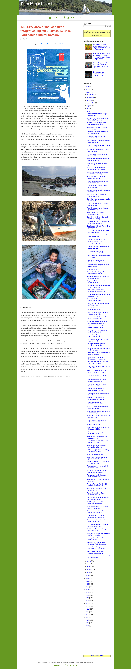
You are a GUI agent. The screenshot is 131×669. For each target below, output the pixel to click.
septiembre (91, 103)
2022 (87, 578)
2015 (87, 598)
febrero (89, 569)
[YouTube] (72, 17)
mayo (89, 561)
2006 (87, 623)
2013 (87, 603)
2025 (87, 89)
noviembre (90, 97)
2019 (87, 587)
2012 (87, 606)
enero (89, 572)
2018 (87, 589)
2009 (87, 614)
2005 (87, 625)
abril (88, 564)
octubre (89, 100)
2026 (87, 86)
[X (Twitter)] (77, 17)
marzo (89, 566)
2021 (87, 581)
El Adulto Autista (92, 269)
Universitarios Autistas (94, 244)
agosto (89, 106)
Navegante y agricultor (94, 424)
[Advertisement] (97, 641)
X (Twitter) (62, 44)
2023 (87, 575)
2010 (87, 612)
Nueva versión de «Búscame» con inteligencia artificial (99, 73)
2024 (87, 92)
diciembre (90, 94)
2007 (87, 620)
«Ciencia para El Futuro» (95, 454)
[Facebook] (64, 17)
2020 (87, 584)
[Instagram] (68, 17)
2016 (87, 595)
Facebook (44, 44)
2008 (87, 617)
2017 (87, 592)
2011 (87, 609)
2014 (87, 600)
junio (89, 111)
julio (88, 108)
